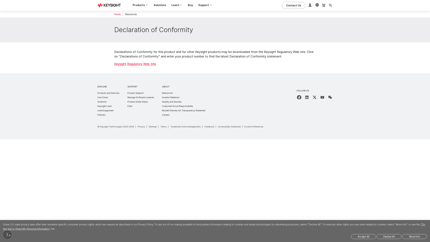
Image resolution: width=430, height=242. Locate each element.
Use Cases (102, 97)
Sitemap (153, 126)
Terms (163, 126)
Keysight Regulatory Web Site (135, 64)
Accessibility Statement (229, 126)
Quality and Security (172, 101)
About (166, 86)
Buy (190, 5)
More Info (414, 236)
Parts (130, 106)
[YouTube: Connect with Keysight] (322, 97)
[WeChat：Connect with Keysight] (330, 97)
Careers (166, 115)
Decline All (389, 236)
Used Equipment (105, 110)
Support (132, 86)
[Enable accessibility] (7, 235)
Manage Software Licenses (140, 97)
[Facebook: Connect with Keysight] (299, 97)
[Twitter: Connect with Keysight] (314, 97)
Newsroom (167, 93)
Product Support (135, 93)
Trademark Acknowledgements (185, 126)
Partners (101, 115)
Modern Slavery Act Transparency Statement (183, 110)
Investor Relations (171, 97)
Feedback (209, 126)
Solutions (160, 5)
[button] (310, 5)
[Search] (331, 5)
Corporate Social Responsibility (177, 106)
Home (117, 14)
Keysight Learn (104, 106)
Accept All (363, 236)
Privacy (141, 126)
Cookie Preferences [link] (253, 126)
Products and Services (108, 93)
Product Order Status (137, 101)
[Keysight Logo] (110, 5)
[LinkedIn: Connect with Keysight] (306, 97)
